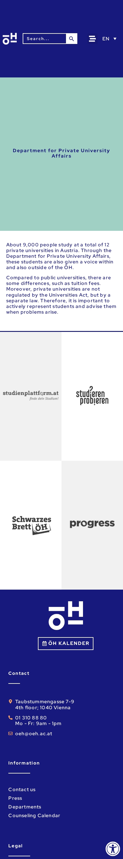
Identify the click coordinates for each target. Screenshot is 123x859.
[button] (92, 38)
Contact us (22, 789)
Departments (24, 807)
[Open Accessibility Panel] (112, 848)
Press (15, 798)
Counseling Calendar (34, 815)
